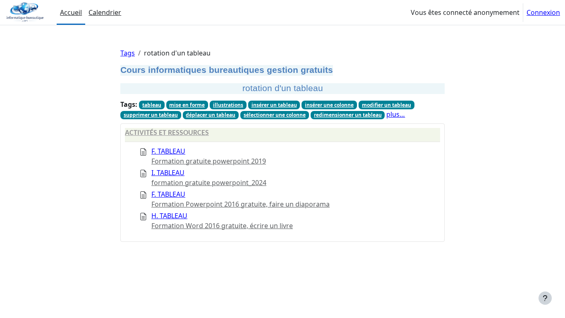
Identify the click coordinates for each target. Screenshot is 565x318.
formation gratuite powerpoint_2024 (208, 182)
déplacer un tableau (210, 114)
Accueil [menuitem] (71, 12)
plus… (395, 114)
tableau (151, 104)
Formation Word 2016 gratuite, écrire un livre (222, 225)
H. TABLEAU (169, 215)
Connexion (543, 12)
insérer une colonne (329, 104)
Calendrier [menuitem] (105, 12)
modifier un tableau (386, 104)
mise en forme (187, 104)
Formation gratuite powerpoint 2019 (208, 161)
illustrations (228, 104)
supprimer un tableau (151, 114)
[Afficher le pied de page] (545, 298)
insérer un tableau (274, 104)
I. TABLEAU (167, 172)
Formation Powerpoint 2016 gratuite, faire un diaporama (240, 204)
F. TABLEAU (168, 151)
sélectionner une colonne (275, 114)
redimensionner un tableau (348, 114)
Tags (127, 53)
